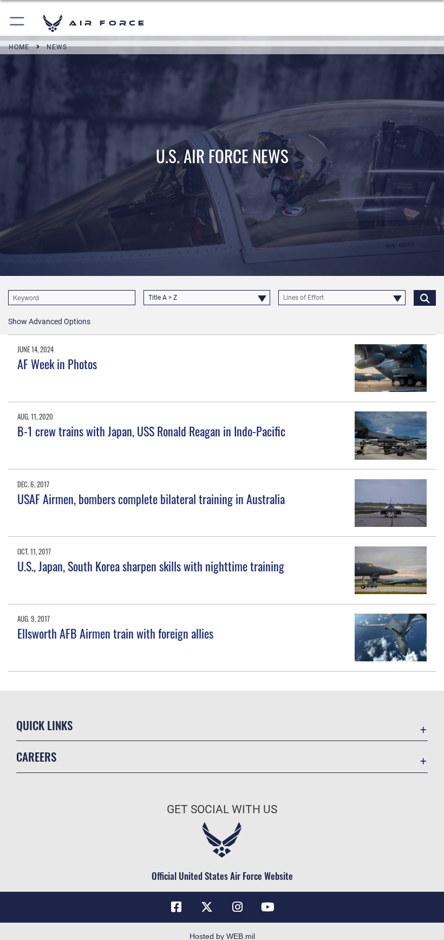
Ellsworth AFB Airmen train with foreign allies (115, 633)
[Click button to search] (425, 297)
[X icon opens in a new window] (207, 907)
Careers (36, 756)
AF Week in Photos (57, 363)
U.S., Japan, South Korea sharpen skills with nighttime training (150, 566)
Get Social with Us (222, 809)
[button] (17, 23)
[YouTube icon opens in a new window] (267, 907)
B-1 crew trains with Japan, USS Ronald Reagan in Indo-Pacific (151, 431)
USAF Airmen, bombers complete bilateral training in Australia (151, 498)
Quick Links (44, 725)
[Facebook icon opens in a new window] (176, 907)
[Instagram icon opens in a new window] (237, 907)
